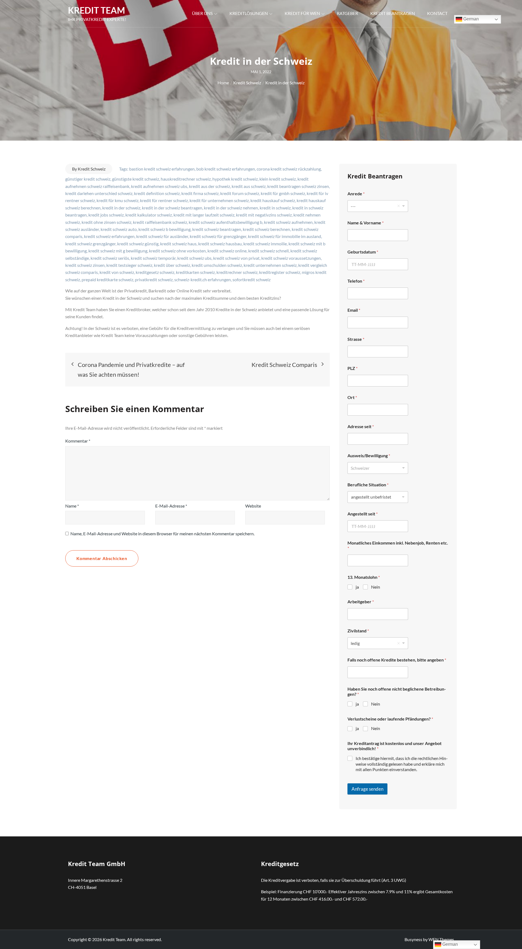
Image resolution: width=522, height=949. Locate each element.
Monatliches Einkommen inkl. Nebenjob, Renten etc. (397, 545)
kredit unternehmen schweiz (270, 265)
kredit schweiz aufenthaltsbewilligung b (225, 222)
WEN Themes (441, 939)
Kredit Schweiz (91, 168)
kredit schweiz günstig (138, 243)
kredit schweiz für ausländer (162, 236)
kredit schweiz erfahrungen (109, 236)
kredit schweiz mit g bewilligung (117, 250)
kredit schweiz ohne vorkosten (177, 250)
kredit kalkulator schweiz (148, 214)
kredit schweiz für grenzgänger (218, 236)
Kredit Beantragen (392, 13)
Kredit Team (96, 10)
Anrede (356, 193)
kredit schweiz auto (119, 229)
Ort (352, 397)
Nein (375, 586)
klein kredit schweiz (277, 178)
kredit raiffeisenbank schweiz (160, 222)
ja (357, 586)
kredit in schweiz (275, 207)
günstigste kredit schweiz (135, 178)
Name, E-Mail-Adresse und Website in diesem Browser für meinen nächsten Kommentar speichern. (162, 533)
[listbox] (377, 206)
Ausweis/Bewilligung (368, 455)
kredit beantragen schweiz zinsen (298, 186)
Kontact (437, 13)
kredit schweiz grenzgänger (90, 243)
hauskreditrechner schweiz (186, 178)
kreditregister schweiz (279, 272)
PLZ (352, 368)
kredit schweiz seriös (110, 258)
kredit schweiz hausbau (220, 243)
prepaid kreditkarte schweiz (107, 279)
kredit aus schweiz (249, 186)
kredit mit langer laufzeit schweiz (203, 214)
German (470, 19)
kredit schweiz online (227, 250)
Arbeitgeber (360, 601)
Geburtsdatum (362, 251)
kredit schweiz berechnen (266, 229)
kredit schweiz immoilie (265, 243)
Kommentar (77, 440)
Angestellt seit (362, 513)
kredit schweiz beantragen (216, 229)
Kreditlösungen (248, 13)
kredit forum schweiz (239, 193)
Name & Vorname (365, 222)
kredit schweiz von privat (236, 258)
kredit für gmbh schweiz (283, 193)
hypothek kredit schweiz (235, 178)
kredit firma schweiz (200, 193)
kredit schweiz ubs (194, 258)
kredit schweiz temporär (153, 258)
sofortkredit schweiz (251, 279)
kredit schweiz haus (178, 243)
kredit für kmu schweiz (117, 200)
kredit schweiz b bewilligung (164, 229)
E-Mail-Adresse (171, 505)
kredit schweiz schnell (268, 250)
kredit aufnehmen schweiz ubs (159, 186)
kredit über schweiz (172, 265)
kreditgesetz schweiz (155, 272)
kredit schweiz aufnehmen (288, 222)
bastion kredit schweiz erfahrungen (162, 168)
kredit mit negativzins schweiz (264, 214)
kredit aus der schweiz (209, 186)
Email (353, 310)
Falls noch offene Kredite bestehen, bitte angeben (396, 659)
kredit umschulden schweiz (217, 265)
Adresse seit (360, 426)
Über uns (202, 13)
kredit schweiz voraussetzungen (291, 258)
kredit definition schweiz (157, 193)
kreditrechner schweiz (236, 272)
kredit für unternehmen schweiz (219, 200)
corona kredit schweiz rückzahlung (289, 168)
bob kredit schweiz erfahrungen (225, 168)
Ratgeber (347, 13)
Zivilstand (358, 630)
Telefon (356, 280)
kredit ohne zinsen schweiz (106, 222)
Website (253, 505)
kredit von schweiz (117, 272)
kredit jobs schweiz (106, 214)
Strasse (355, 339)
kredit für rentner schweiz (164, 200)
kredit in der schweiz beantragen (172, 207)
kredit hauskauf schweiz (272, 200)
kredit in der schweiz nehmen (231, 207)
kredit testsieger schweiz (129, 265)
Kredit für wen (302, 13)
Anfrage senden (367, 789)
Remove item (398, 206)
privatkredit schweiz (154, 279)
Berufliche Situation (368, 484)
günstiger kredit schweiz (87, 178)
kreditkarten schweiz (195, 272)
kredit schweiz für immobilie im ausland (284, 236)
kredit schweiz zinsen (85, 265)
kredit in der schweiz (121, 207)
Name (72, 505)
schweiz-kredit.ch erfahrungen (202, 279)
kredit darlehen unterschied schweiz (98, 193)
